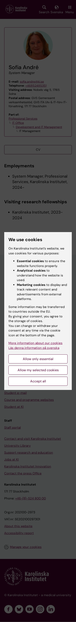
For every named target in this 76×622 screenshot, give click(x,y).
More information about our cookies (35, 343)
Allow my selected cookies (38, 370)
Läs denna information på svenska (33, 348)
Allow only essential (38, 359)
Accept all (38, 381)
